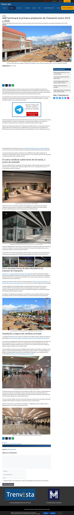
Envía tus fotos (47, 1)
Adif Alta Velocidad (11, 449)
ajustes (38, 513)
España (4, 15)
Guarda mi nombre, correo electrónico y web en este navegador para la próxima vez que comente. (26, 480)
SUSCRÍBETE (67, 1)
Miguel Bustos (6, 65)
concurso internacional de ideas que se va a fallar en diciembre (35, 148)
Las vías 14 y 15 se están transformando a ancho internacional (16, 273)
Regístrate (60, 1)
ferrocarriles (10, 443)
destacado (6, 443)
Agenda (33, 7)
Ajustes (59, 513)
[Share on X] (6, 85)
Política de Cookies (42, 509)
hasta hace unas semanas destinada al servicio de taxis (21, 353)
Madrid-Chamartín (17, 443)
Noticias (11, 7)
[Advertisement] (26, 76)
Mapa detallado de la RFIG (49, 7)
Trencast (58, 7)
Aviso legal (26, 509)
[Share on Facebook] (10, 85)
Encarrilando (27, 7)
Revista (4, 7)
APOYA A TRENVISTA (67, 7)
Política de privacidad (33, 509)
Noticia (4, 24)
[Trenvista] (6, 4)
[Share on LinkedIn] (3, 85)
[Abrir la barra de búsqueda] (72, 12)
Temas (39, 7)
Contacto (48, 509)
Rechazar (53, 513)
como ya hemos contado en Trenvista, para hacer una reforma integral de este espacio (29, 338)
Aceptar (45, 513)
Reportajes (19, 7)
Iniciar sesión (54, 1)
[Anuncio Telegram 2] (26, 116)
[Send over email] (13, 85)
